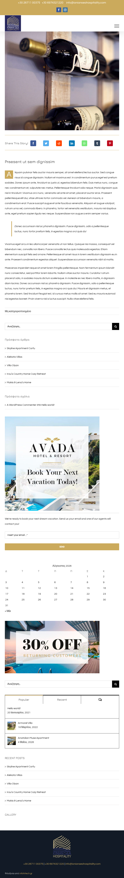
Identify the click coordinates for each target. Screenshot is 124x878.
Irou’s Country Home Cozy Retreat (26, 374)
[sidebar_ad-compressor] (52, 417)
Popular (24, 699)
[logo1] (62, 836)
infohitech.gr (26, 873)
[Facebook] (33, 143)
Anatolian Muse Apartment (33, 738)
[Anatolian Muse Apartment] (11, 739)
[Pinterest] (110, 143)
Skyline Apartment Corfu (21, 348)
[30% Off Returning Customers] (52, 622)
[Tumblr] (97, 143)
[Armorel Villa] (11, 724)
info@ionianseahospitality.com (86, 2)
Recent (62, 699)
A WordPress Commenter (21, 405)
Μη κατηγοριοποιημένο (18, 311)
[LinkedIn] (72, 143)
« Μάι (8, 611)
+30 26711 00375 (29, 2)
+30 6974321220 (53, 2)
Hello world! (48, 405)
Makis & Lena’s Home (19, 382)
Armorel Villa (25, 723)
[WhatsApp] (84, 143)
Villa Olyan (13, 365)
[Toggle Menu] (117, 26)
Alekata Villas (14, 357)
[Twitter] (46, 143)
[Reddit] (59, 143)
